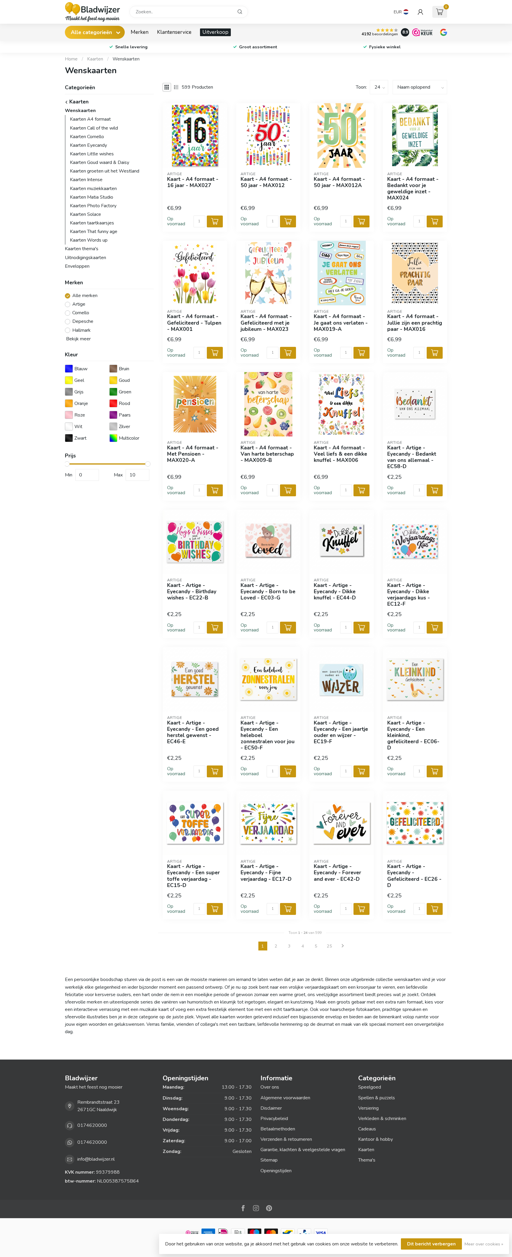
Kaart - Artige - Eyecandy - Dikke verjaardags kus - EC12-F (408, 594)
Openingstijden (276, 1170)
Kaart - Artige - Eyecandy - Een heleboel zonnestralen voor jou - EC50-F (268, 735)
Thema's (366, 1160)
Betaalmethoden (277, 1129)
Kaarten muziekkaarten (93, 188)
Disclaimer (271, 1108)
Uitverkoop (215, 32)
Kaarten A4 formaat (90, 119)
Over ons (269, 1087)
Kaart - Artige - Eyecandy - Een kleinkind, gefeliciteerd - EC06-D (413, 735)
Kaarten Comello (87, 136)
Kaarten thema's (81, 248)
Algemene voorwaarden (285, 1098)
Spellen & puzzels (376, 1098)
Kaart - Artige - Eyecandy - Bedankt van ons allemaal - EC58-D (411, 457)
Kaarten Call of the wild (94, 128)
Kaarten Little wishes (92, 154)
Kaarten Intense (86, 179)
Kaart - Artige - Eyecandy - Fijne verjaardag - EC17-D (266, 872)
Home (71, 59)
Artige (78, 304)
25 (329, 946)
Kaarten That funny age (93, 231)
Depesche (82, 321)
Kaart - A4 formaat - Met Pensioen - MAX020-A (192, 454)
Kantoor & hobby (375, 1139)
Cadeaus (367, 1129)
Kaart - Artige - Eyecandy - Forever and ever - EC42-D (337, 872)
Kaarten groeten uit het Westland (104, 171)
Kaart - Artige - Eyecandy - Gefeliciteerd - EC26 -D (414, 875)
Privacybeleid (274, 1118)
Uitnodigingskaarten (85, 257)
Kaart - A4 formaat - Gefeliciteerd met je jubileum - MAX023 (266, 322)
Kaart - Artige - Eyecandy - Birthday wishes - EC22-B (191, 591)
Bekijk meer (78, 339)
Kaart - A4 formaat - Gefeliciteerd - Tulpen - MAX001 (194, 322)
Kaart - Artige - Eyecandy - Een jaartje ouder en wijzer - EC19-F (341, 732)
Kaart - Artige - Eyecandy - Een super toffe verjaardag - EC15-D (193, 875)
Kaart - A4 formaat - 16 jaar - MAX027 (192, 182)
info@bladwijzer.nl (96, 1159)
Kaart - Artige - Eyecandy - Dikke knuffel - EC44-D (335, 591)
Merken (139, 32)
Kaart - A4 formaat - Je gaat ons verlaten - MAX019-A (341, 322)
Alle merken (84, 296)
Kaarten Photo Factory (93, 205)
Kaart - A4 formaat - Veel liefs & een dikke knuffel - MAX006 (340, 454)
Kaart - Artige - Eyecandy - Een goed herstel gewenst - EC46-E (193, 732)
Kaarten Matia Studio (91, 197)
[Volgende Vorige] (342, 946)
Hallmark (81, 330)
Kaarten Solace (85, 214)
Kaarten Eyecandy (88, 145)
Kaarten (95, 59)
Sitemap (269, 1160)
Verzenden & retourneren (286, 1139)
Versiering (368, 1108)
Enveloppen (77, 266)
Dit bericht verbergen (431, 1244)
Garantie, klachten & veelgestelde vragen (302, 1149)
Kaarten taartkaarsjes (92, 223)
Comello (80, 313)
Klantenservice (174, 32)
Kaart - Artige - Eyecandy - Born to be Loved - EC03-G (268, 591)
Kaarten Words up (89, 240)
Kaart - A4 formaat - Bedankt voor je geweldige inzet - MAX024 (413, 188)
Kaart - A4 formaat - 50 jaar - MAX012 (266, 182)
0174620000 (92, 1125)
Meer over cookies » (484, 1244)
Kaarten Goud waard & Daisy (99, 162)
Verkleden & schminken (382, 1118)
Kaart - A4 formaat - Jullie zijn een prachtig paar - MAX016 (414, 322)
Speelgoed (369, 1087)
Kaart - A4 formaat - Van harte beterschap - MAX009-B (267, 454)
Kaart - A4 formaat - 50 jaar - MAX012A (339, 182)
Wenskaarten (126, 59)
